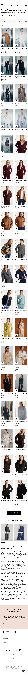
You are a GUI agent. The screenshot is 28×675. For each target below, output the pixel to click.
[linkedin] (20, 650)
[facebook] (9, 650)
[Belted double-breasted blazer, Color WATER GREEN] (1, 342)
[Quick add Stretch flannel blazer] (16, 101)
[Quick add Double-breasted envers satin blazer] (16, 363)
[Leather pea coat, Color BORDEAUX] (3, 235)
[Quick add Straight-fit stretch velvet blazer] (16, 497)
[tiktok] (16, 650)
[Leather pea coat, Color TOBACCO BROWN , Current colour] (1, 235)
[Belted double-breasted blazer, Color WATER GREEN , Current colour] (15, 314)
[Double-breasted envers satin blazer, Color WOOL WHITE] (15, 397)
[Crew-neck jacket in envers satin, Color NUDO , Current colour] (3, 369)
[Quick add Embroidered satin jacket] (2, 126)
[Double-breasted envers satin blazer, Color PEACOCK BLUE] (17, 369)
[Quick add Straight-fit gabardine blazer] (16, 203)
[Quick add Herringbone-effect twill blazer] (2, 472)
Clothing (4, 25)
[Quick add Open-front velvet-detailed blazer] (16, 472)
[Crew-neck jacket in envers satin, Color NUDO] (3, 397)
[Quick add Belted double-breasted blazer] (16, 307)
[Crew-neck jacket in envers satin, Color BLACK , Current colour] (1, 397)
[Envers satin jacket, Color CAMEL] (19, 52)
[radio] (3, 21)
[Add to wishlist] (13, 49)
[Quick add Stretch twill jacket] (2, 203)
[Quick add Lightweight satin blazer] (2, 446)
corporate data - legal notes (17, 656)
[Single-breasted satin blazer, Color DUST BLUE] (1, 425)
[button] (24, 25)
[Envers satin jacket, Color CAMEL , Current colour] (5, 52)
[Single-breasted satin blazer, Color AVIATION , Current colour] (3, 425)
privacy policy (19, 654)
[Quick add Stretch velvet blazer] (16, 73)
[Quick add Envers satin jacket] (2, 45)
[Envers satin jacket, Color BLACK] (1, 52)
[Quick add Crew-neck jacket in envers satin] (2, 363)
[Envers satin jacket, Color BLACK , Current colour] (1, 79)
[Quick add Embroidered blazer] (16, 446)
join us (14, 658)
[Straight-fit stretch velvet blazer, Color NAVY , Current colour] (17, 504)
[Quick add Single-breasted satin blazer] (2, 418)
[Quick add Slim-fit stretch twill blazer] (16, 256)
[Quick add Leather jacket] (16, 228)
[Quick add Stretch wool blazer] (2, 497)
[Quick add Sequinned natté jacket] (2, 307)
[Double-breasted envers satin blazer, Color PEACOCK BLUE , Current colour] (17, 397)
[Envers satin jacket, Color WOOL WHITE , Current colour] (17, 52)
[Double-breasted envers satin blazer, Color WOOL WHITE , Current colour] (15, 369)
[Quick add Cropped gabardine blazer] (2, 282)
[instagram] (6, 650)
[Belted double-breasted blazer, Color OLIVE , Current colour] (3, 342)
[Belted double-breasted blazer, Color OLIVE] (17, 314)
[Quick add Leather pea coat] (2, 228)
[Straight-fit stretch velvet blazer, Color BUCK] (15, 504)
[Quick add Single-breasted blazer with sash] (2, 101)
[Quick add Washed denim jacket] (16, 282)
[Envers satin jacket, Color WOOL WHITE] (3, 52)
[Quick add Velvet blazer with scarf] (16, 126)
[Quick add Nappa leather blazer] (2, 152)
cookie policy (6, 656)
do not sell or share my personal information (14, 660)
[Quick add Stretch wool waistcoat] (16, 152)
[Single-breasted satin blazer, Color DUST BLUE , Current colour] (15, 425)
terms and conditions (10, 654)
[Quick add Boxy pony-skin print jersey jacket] (2, 256)
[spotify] (13, 650)
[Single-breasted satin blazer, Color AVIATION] (17, 425)
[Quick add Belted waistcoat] (16, 335)
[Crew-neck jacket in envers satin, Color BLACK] (1, 369)
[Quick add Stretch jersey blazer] (16, 177)
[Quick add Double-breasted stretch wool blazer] (2, 177)
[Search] (23, 5)
